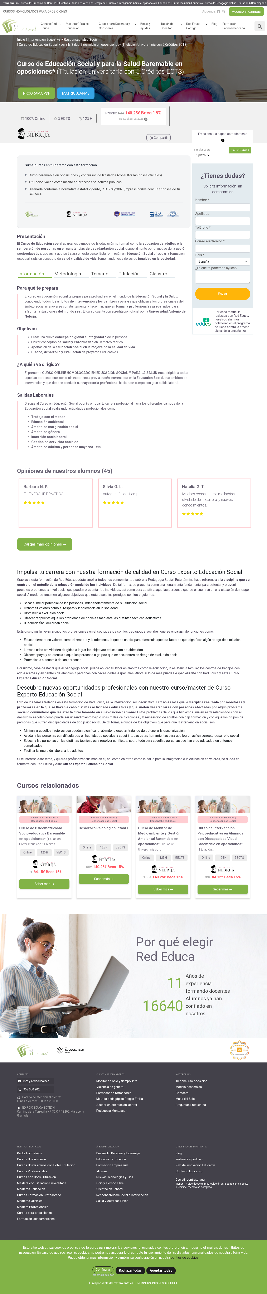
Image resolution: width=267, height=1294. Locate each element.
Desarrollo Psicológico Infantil (103, 828)
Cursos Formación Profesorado (39, 1195)
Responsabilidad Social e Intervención (122, 1195)
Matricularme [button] (75, 93)
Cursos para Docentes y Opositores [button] (114, 26)
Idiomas (101, 1171)
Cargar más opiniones (43, 544)
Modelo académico (189, 1087)
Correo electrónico (209, 241)
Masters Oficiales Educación (77, 26)
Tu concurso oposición (191, 1081)
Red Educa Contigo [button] (193, 26)
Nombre (202, 200)
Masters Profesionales (32, 1207)
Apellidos (202, 214)
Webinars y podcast (189, 1159)
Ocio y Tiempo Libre (110, 1183)
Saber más (43, 884)
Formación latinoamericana (36, 1219)
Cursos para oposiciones (34, 1213)
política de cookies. (185, 1258)
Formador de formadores (113, 1093)
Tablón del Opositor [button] (167, 26)
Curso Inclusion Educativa (188, 3)
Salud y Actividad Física (112, 1201)
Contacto (182, 1093)
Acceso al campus (246, 11)
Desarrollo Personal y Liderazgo (118, 1153)
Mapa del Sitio (185, 1099)
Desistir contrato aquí (190, 1179)
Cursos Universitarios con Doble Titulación (46, 1165)
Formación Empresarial (112, 1165)
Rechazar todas (130, 1270)
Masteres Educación (31, 1189)
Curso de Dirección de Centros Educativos (45, 3)
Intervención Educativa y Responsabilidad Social (63, 40)
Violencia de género (109, 1087)
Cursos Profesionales (32, 1171)
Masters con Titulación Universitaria (41, 1183)
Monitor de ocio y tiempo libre (116, 1081)
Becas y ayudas (145, 26)
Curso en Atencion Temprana (89, 3)
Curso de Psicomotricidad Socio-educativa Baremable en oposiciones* (42, 836)
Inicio (21, 40)
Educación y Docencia (111, 1159)
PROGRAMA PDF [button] (36, 93)
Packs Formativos (29, 1153)
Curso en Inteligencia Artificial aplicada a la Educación (139, 3)
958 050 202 (31, 1089)
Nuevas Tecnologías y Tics (114, 1177)
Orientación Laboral (109, 1189)
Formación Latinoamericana (234, 26)
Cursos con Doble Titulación (36, 1177)
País (199, 255)
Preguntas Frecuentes (191, 1105)
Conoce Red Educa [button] (49, 26)
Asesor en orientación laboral (116, 1105)
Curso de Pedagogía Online (220, 3)
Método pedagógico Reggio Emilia (119, 1099)
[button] (35, 274)
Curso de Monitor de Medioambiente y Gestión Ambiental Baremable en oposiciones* (159, 838)
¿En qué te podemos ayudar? (216, 268)
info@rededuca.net (36, 1081)
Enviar (222, 294)
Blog (214, 23)
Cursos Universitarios (32, 1159)
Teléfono (202, 227)
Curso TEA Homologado (252, 3)
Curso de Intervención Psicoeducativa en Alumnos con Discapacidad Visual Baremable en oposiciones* (220, 838)
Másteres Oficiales (30, 1201)
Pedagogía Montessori (111, 1111)
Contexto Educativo (189, 1171)
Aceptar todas (161, 1270)
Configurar (103, 1269)
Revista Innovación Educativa (195, 1165)
